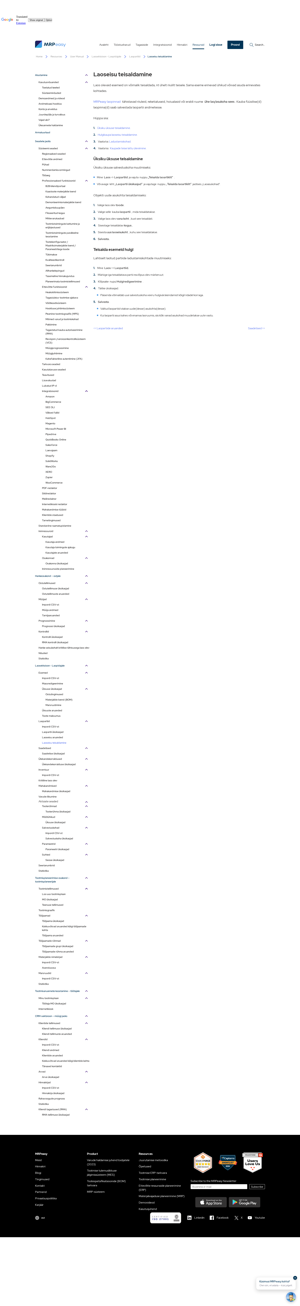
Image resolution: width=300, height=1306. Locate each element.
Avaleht (104, 45)
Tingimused (42, 1179)
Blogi (38, 1173)
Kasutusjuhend (148, 1209)
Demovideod (147, 1202)
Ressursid (198, 45)
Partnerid (41, 1192)
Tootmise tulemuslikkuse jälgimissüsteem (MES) (102, 1173)
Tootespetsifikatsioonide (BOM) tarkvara (106, 1183)
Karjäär (39, 1205)
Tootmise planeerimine (152, 1179)
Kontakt (40, 1186)
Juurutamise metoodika (153, 1160)
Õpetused (145, 1166)
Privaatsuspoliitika (46, 1198)
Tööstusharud (122, 45)
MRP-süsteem (96, 1192)
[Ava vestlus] (291, 1297)
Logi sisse (215, 45)
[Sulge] (295, 1278)
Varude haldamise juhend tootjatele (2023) (108, 1162)
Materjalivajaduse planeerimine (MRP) (162, 1196)
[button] (276, 1283)
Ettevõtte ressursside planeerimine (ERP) (160, 1188)
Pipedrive (50, 434)
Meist (38, 1160)
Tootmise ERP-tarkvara (153, 1173)
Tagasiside (142, 45)
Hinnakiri (182, 45)
